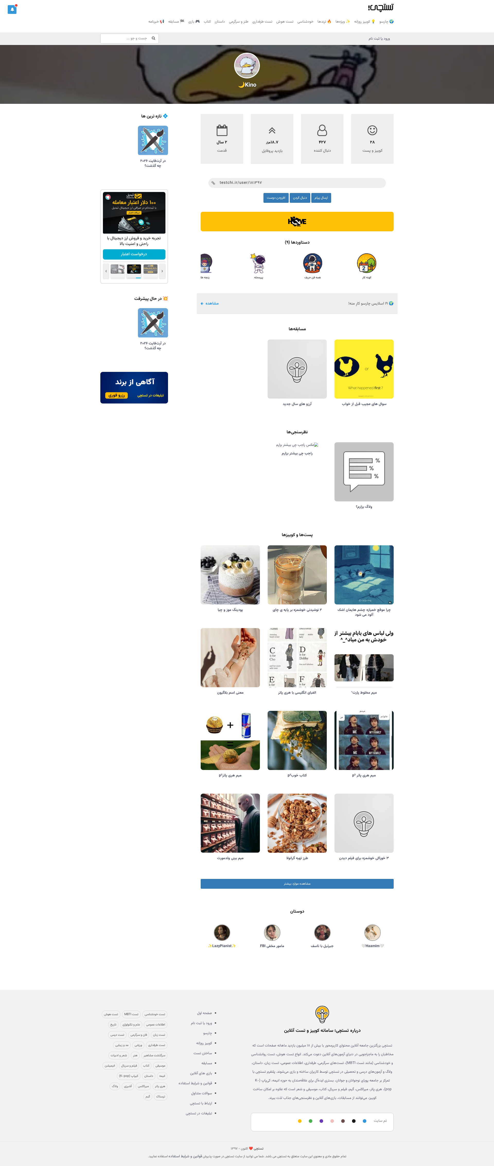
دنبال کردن (300, 197)
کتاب (207, 22)
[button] (12, 9)
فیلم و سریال (129, 1065)
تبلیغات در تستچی (199, 1113)
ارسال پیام (321, 197)
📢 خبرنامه (156, 22)
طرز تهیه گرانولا (297, 858)
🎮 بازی (194, 22)
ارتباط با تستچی (201, 1103)
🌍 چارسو (387, 22)
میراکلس (143, 1086)
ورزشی (138, 1045)
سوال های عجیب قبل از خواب (364, 404)
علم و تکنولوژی (131, 1024)
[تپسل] (108, 197)
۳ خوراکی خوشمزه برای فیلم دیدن (364, 858)
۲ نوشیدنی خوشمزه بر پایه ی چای (297, 610)
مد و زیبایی (121, 1045)
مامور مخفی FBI (272, 946)
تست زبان (159, 1035)
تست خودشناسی (155, 1014)
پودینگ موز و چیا (230, 610)
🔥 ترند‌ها (324, 22)
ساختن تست (202, 1053)
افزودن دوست (276, 197)
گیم (148, 1096)
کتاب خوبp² (297, 775)
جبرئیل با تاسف (322, 946)
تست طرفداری (262, 22)
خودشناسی (305, 22)
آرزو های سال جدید (297, 404)
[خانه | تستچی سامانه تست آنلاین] (381, 6)
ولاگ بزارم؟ (364, 507)
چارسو (207, 1033)
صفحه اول (204, 1013)
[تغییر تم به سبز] (309, 1121)
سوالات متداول (201, 1093)
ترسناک (160, 1096)
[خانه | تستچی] (322, 1014)
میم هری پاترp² (230, 775)
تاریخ (113, 1024)
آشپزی (128, 1086)
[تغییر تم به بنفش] (320, 1121)
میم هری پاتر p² (364, 775)
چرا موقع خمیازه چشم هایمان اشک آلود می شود (364, 612)
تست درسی (117, 1035)
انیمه (162, 1076)
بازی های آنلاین (201, 1073)
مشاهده (212, 304)
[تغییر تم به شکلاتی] (342, 1121)
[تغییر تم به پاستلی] (331, 1121)
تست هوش (284, 22)
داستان (220, 22)
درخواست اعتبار (134, 254)
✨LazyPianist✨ (222, 946)
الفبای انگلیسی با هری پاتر (297, 693)
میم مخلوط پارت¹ (364, 693)
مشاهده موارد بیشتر (297, 883)
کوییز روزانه (204, 1043)
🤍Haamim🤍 (372, 946)
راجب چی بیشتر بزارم (297, 453)
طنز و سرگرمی (238, 22)
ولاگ (115, 1086)
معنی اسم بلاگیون (230, 693)
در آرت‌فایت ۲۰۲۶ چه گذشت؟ (153, 163)
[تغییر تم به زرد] (299, 1121)
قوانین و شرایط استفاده (195, 1083)
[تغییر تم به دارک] (353, 1121)
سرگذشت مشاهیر (154, 1055)
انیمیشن (110, 1065)
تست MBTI (131, 1014)
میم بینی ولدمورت (230, 858)
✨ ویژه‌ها (343, 22)
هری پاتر (160, 1086)
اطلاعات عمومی (155, 1024)
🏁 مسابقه (176, 22)
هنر (135, 1055)
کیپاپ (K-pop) (128, 1076)
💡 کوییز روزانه (364, 22)
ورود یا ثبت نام (379, 39)
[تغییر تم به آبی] (363, 1121)
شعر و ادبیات (119, 1055)
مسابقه (206, 1063)
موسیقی (160, 1065)
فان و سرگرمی (138, 1035)
